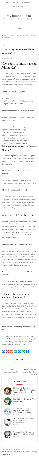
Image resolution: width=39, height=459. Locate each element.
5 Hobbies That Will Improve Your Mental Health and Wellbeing (22, 410)
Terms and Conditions (20, 6)
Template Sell (6, 454)
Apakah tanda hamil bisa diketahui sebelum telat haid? (30, 371)
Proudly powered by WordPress (13, 452)
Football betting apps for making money (23, 400)
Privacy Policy (26, 2)
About (8, 2)
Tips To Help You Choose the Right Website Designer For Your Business (23, 422)
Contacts (16, 2)
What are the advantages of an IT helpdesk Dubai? (23, 433)
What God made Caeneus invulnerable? (9, 370)
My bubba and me (19, 16)
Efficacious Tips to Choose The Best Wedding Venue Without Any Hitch (24, 390)
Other (3, 45)
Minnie (12, 59)
